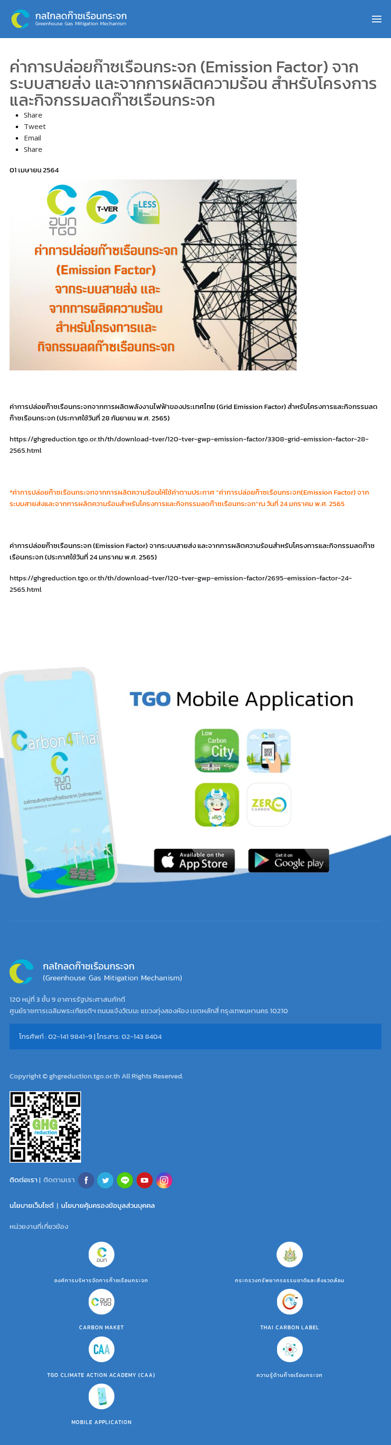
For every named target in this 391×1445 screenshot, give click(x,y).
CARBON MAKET (101, 1327)
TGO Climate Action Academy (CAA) (101, 1375)
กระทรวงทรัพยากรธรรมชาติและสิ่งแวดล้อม (290, 1280)
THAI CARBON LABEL (289, 1327)
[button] (376, 19)
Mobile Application (102, 1422)
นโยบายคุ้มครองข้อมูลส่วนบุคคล (108, 1205)
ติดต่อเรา (24, 1179)
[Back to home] (69, 19)
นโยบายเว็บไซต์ (32, 1205)
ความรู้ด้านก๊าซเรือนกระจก (290, 1375)
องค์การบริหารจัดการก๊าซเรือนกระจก (101, 1280)
